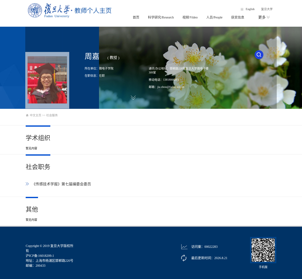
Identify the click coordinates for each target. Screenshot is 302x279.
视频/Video (190, 17)
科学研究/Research (161, 17)
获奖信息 (237, 17)
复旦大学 (267, 9)
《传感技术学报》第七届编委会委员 (61, 184)
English (250, 9)
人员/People (214, 17)
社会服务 (52, 115)
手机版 (263, 267)
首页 (136, 17)
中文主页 (35, 115)
